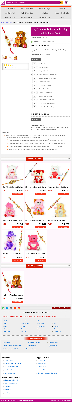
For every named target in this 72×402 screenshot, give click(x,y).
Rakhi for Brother (10, 9)
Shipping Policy (42, 363)
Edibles (62, 17)
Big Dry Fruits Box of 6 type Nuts (47, 78)
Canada (56, 321)
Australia (23, 321)
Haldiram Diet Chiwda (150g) (46, 107)
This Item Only (42, 64)
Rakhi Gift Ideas (53, 342)
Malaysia (56, 329)
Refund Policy (42, 360)
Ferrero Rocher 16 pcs (45, 85)
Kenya (39, 329)
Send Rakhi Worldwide (61, 308)
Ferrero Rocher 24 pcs (45, 89)
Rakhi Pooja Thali (10, 13)
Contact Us (7, 390)
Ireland (23, 326)
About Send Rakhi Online (12, 380)
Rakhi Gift (62, 9)
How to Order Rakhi (10, 383)
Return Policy (42, 367)
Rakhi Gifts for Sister (27, 13)
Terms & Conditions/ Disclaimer (48, 373)
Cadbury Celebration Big (45, 96)
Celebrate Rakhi (31, 346)
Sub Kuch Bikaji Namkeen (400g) (47, 99)
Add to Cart (37, 59)
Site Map (7, 393)
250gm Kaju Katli (43, 67)
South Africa (57, 326)
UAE (5, 326)
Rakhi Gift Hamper (44, 9)
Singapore (7, 329)
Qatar (39, 331)
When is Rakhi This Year (33, 342)
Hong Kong (40, 323)
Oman (23, 329)
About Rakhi (6, 342)
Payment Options (9, 373)
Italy (55, 323)
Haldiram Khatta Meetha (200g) (47, 103)
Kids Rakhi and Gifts (27, 17)
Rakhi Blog (7, 386)
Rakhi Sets (45, 13)
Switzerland (57, 331)
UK (5, 323)
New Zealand (25, 323)
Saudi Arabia (41, 326)
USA (38, 321)
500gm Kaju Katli (43, 71)
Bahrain (23, 331)
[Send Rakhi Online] (2, 2)
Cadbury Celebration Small (46, 92)
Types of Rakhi (53, 346)
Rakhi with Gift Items (45, 17)
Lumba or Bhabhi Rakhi (62, 13)
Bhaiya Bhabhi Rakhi (27, 9)
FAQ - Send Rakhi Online (11, 367)
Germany (7, 331)
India (5, 321)
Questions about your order (12, 363)
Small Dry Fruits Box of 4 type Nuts (48, 74)
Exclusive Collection (9, 17)
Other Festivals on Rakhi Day (12, 346)
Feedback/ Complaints (11, 370)
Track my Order (9, 360)
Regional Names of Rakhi (10, 349)
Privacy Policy (42, 370)
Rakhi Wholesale (31, 349)
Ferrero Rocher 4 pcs (44, 82)
